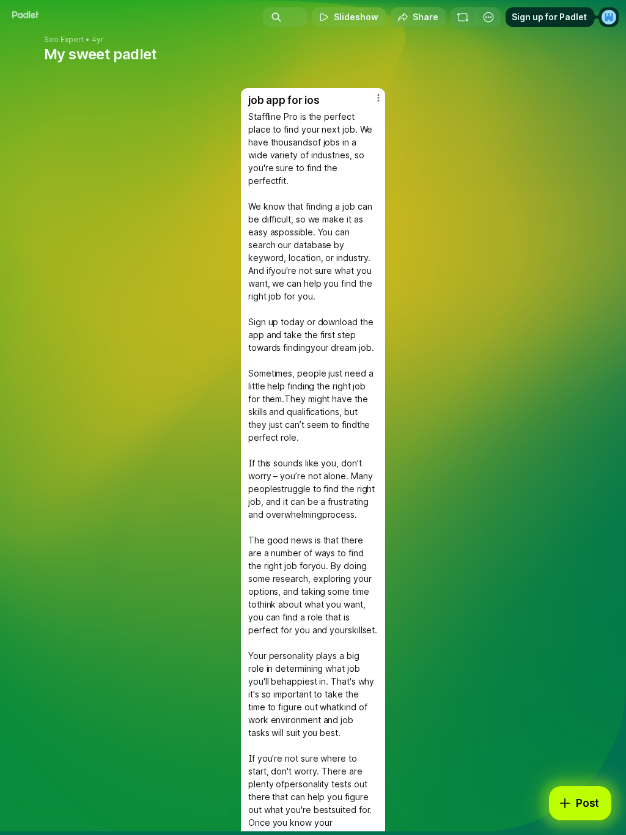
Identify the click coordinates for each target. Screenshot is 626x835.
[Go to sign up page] (609, 17)
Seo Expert (64, 39)
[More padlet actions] (488, 17)
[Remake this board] (463, 17)
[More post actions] (370, 103)
